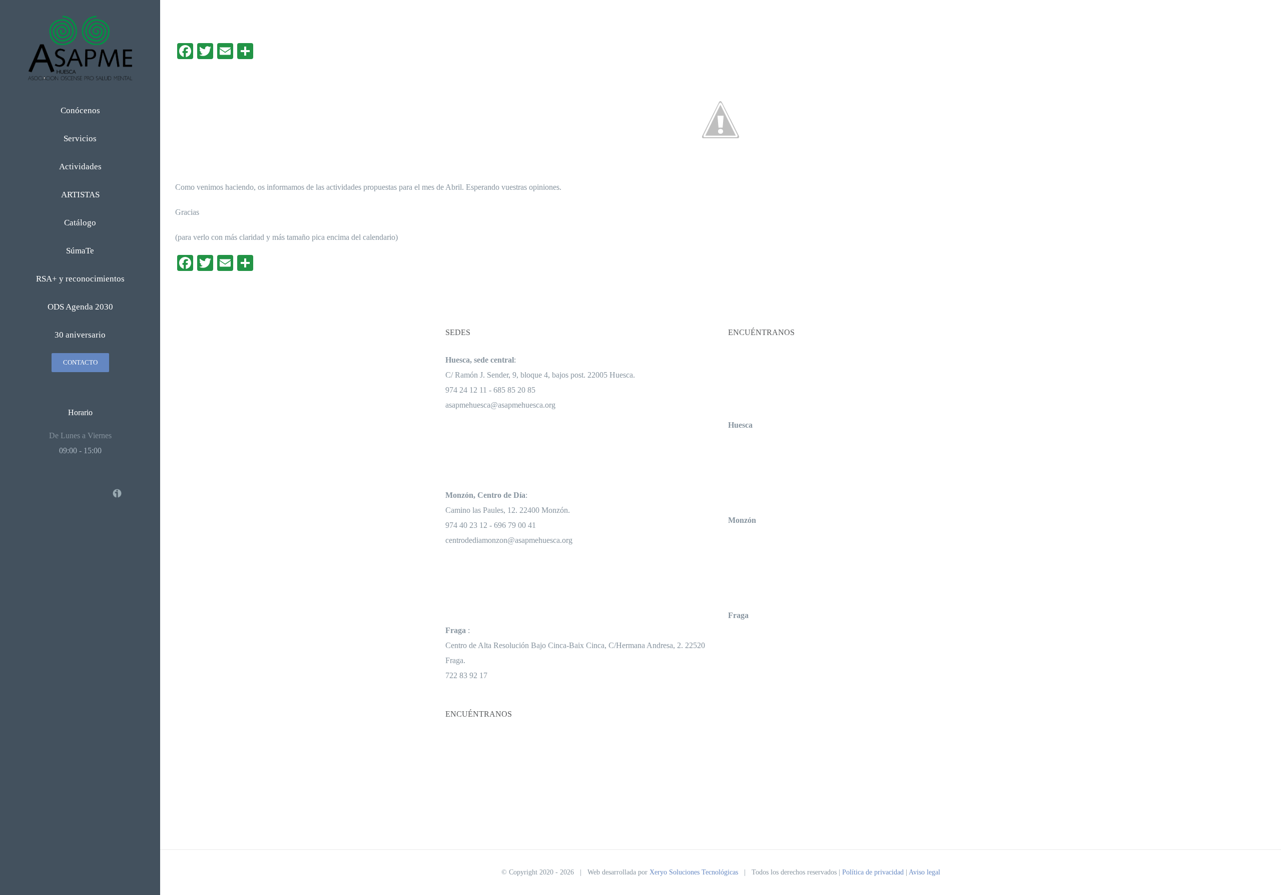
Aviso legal (924, 872)
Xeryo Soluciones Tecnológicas (694, 872)
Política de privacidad (873, 872)
